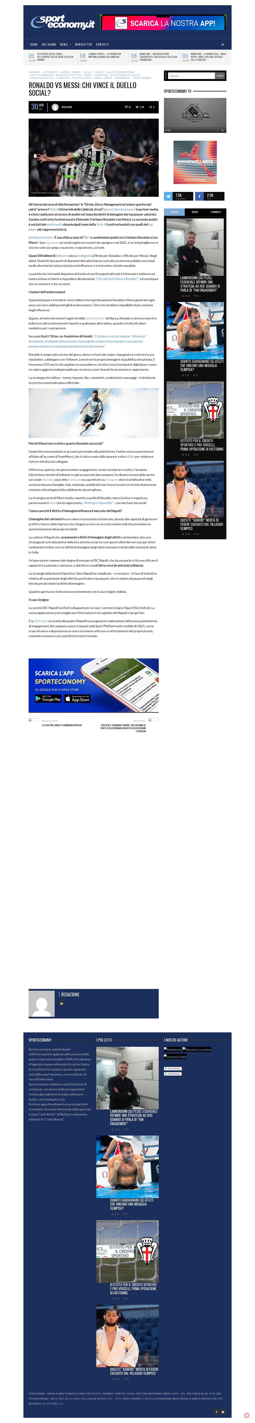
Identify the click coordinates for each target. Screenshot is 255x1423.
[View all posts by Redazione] (55, 107)
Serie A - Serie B (103, 78)
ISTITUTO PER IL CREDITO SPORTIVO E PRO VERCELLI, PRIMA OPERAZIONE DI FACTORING (201, 445)
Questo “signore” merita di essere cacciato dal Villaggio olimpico (201, 524)
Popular (174, 212)
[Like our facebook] (199, 196)
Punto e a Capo (82, 78)
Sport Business (142, 78)
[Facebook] (216, 1411)
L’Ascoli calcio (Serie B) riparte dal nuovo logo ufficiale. (55, 55)
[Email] (61, 1003)
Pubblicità (63, 78)
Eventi (88, 75)
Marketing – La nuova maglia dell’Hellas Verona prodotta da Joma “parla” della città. (156, 56)
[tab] (174, 212)
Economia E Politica (68, 75)
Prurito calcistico (42, 78)
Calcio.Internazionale (121, 72)
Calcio (88, 72)
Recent (195, 212)
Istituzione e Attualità (125, 75)
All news (34, 72)
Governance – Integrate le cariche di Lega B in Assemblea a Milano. (106, 55)
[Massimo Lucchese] (197, 1049)
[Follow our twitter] (168, 196)
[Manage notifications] (247, 1415)
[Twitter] (222, 1411)
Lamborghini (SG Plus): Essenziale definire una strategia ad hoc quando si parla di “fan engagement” (200, 284)
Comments (216, 212)
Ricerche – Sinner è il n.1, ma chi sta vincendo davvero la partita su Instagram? (209, 56)
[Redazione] (172, 1049)
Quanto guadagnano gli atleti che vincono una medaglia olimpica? (202, 365)
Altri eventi (50, 72)
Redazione (67, 107)
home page (101, 75)
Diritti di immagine (41, 75)
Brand (77, 72)
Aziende (65, 72)
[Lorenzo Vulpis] (175, 1056)
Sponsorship (122, 78)
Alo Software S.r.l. (53, 1403)
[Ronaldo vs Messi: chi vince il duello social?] (94, 157)
